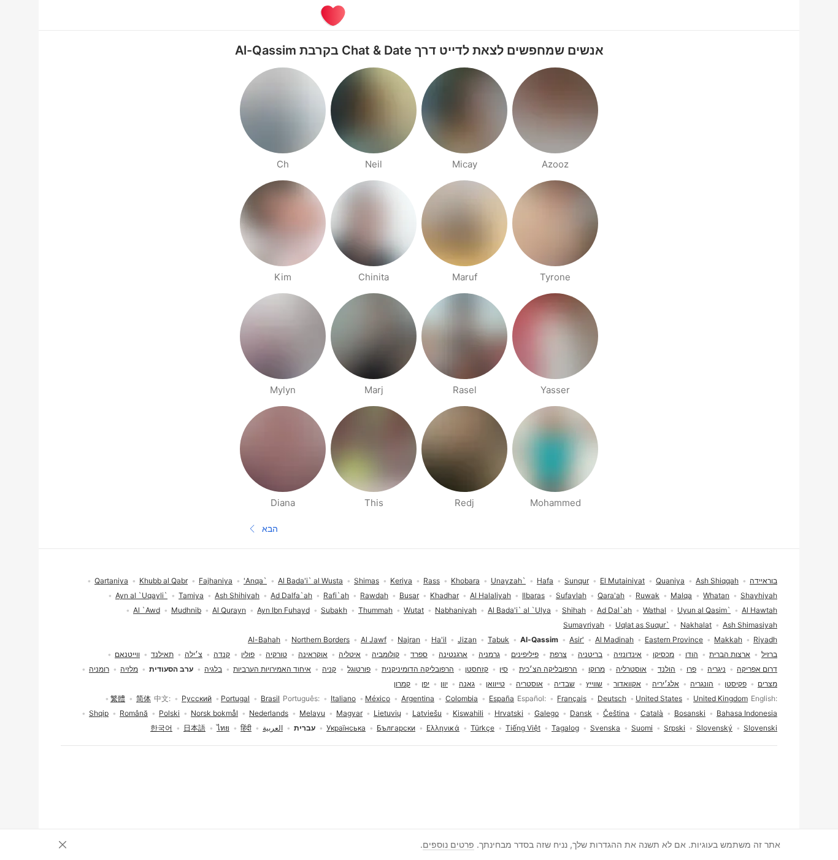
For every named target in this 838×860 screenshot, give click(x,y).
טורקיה (276, 654)
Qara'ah (611, 595)
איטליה (350, 654)
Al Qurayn (229, 610)
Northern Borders (320, 639)
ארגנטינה (453, 654)
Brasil (270, 698)
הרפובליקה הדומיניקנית (418, 669)
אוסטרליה (631, 669)
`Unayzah (508, 580)
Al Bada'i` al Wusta (310, 580)
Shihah (574, 610)
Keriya (401, 580)
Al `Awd (146, 610)
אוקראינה (313, 654)
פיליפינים (525, 654)
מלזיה (129, 669)
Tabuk (498, 639)
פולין (248, 654)
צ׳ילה (193, 654)
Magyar (349, 713)
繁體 (117, 698)
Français (571, 698)
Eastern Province (674, 639)
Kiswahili (468, 713)
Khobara (465, 580)
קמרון (402, 683)
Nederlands (268, 713)
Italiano (343, 698)
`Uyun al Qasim (704, 610)
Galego (546, 713)
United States (659, 698)
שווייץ (594, 683)
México (377, 698)
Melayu (312, 713)
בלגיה (213, 669)
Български (396, 727)
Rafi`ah (336, 595)
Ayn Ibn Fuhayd (283, 610)
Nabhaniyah (456, 610)
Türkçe (482, 727)
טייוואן (495, 683)
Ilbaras (533, 595)
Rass (431, 580)
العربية (273, 727)
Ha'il (439, 639)
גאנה (467, 683)
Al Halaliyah (490, 595)
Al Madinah (614, 639)
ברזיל (769, 654)
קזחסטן (476, 669)
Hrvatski (508, 713)
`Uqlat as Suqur (642, 624)
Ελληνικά (442, 727)
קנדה (221, 654)
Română (134, 713)
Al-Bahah (264, 639)
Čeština (616, 713)
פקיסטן (736, 683)
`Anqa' (255, 580)
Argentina (417, 698)
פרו (691, 669)
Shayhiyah (758, 595)
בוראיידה (763, 580)
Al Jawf (373, 639)
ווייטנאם (127, 654)
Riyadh (765, 639)
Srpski (674, 727)
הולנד (666, 669)
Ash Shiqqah (717, 580)
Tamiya (191, 595)
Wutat (414, 610)
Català (651, 713)
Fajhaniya (216, 580)
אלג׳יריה (665, 683)
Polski (169, 713)
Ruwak (647, 595)
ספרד (419, 654)
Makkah (728, 639)
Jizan (467, 639)
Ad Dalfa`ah (291, 595)
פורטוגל (359, 669)
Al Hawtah (759, 610)
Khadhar (444, 595)
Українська (346, 727)
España (501, 698)
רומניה (99, 669)
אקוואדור (627, 683)
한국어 (161, 727)
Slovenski (760, 727)
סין (503, 669)
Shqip (99, 713)
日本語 (194, 727)
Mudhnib (186, 610)
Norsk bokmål (214, 713)
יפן (425, 683)
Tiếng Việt (522, 727)
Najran (409, 639)
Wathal (654, 610)
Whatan (716, 595)
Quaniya (670, 580)
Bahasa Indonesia (747, 713)
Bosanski (689, 713)
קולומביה (385, 654)
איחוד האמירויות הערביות (272, 669)
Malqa (681, 595)
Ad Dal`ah (614, 610)
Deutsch (612, 698)
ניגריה (716, 669)
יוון (444, 683)
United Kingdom (720, 698)
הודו (691, 654)
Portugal (235, 698)
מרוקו (596, 669)
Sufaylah (571, 595)
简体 (143, 698)
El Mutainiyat (622, 580)
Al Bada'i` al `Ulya (519, 610)
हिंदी (246, 727)
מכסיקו (663, 654)
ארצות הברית (729, 654)
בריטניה (590, 654)
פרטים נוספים (448, 844)
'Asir (576, 639)
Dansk (581, 713)
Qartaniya (111, 580)
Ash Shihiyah (237, 595)
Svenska (605, 727)
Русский (197, 698)
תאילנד (162, 654)
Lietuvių (387, 713)
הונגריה (701, 683)
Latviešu (427, 713)
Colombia (461, 698)
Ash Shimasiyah (750, 624)
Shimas (366, 580)
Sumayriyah (583, 624)
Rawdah (374, 595)
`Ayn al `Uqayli (141, 595)
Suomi (642, 727)
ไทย (223, 727)
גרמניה (489, 654)
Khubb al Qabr (163, 580)
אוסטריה (529, 683)
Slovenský (714, 727)
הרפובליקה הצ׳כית (548, 669)
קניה (329, 669)
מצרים (767, 683)
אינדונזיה (627, 654)
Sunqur (576, 580)
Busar (409, 595)
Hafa (545, 580)
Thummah (375, 610)
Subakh (334, 610)
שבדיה (564, 683)
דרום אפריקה (757, 669)
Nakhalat (696, 624)
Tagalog (565, 727)
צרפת (558, 654)
